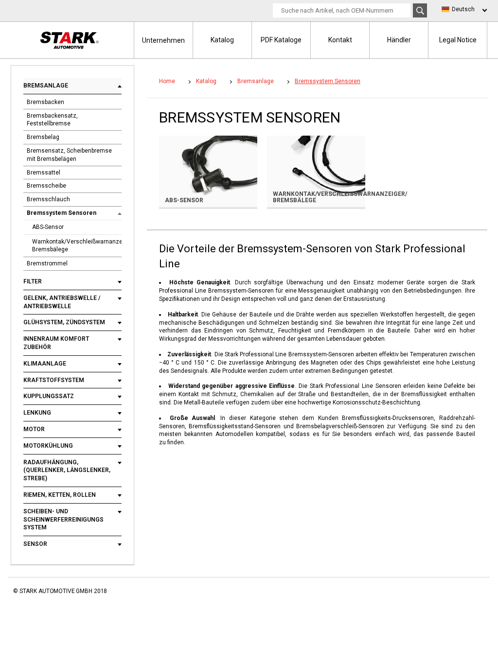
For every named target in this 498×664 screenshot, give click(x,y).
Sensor (35, 544)
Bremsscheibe (46, 185)
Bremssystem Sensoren (61, 213)
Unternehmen (163, 40)
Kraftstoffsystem (53, 380)
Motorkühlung (48, 445)
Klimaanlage (44, 363)
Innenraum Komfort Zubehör (56, 342)
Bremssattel (43, 172)
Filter (32, 281)
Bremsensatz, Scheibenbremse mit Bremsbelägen (69, 154)
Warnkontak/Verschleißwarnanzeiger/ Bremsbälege (77, 245)
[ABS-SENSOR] (208, 170)
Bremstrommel (47, 263)
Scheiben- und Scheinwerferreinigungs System (63, 519)
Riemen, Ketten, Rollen (59, 494)
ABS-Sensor (48, 227)
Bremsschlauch (48, 199)
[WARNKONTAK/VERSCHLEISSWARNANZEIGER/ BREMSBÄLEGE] (316, 170)
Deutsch (463, 9)
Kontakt (340, 40)
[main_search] (420, 10)
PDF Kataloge (281, 40)
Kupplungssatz (48, 396)
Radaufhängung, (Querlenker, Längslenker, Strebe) (66, 470)
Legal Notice (458, 40)
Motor (34, 429)
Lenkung (37, 412)
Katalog (222, 40)
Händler (399, 40)
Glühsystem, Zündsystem (64, 322)
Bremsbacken (45, 102)
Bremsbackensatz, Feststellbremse (52, 119)
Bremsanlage (45, 85)
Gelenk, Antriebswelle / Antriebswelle (62, 302)
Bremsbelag (43, 137)
